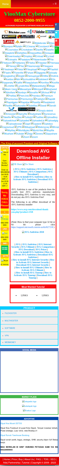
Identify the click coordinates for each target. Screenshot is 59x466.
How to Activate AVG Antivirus (32, 178)
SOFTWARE (10, 328)
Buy (21, 459)
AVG (17, 169)
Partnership (14, 462)
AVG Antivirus (28, 169)
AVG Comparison (38, 171)
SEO (52, 459)
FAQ (38, 459)
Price (14, 459)
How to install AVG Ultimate (29, 267)
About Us (29, 459)
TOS (46, 459)
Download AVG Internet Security (32, 265)
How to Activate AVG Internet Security (35, 261)
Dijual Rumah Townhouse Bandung (15, 435)
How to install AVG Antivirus (29, 177)
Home (5, 4)
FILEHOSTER (10, 313)
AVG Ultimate (20, 171)
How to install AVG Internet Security (31, 260)
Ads (5, 462)
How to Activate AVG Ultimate (36, 268)
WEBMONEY (10, 342)
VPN (7, 335)
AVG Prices (41, 249)
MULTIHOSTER (11, 320)
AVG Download (26, 249)
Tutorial (25, 462)
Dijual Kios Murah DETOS (11, 423)
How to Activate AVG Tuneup (32, 273)
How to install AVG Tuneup (29, 272)
